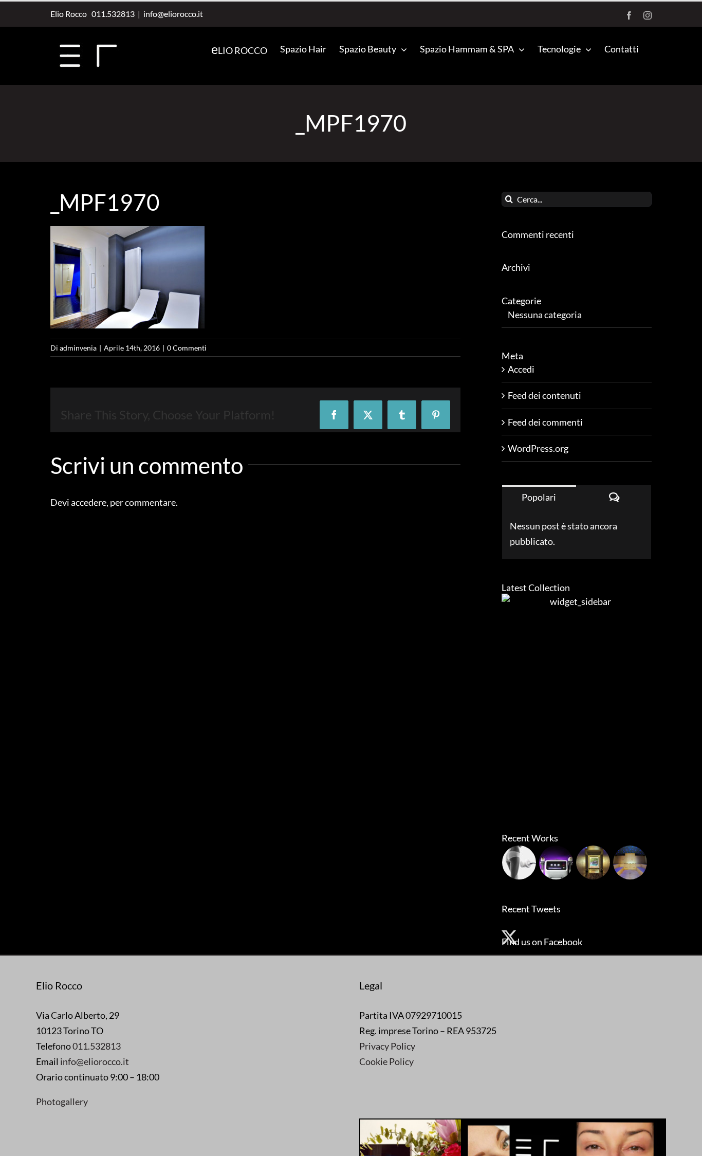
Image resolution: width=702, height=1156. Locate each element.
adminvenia (78, 347)
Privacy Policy (387, 1046)
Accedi (521, 369)
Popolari (539, 497)
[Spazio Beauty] (593, 862)
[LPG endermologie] (519, 862)
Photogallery (62, 1101)
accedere (88, 502)
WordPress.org (538, 448)
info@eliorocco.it (173, 14)
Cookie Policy (386, 1061)
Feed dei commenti (545, 422)
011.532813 (111, 14)
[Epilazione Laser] (556, 862)
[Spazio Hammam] (630, 862)
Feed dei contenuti (544, 395)
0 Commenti (187, 347)
